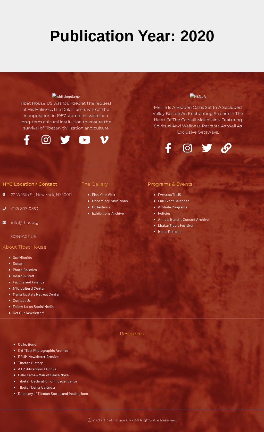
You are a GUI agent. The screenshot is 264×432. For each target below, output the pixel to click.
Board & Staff (23, 276)
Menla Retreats (170, 231)
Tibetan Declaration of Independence (47, 381)
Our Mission (22, 257)
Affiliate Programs (172, 207)
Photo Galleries (25, 269)
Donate (18, 263)
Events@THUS (169, 194)
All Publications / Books (37, 369)
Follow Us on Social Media (33, 306)
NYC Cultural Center (29, 288)
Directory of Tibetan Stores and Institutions (53, 393)
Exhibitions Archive (108, 213)
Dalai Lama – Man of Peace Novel (43, 375)
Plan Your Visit (103, 194)
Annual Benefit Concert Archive (183, 219)
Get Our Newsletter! (28, 313)
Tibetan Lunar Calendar (36, 387)
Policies (164, 213)
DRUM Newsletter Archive (38, 356)
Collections (101, 207)
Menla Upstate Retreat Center (36, 294)
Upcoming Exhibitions (110, 201)
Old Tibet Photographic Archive (43, 350)
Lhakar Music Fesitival (175, 225)
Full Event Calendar (173, 201)
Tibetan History (30, 363)
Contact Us (22, 300)
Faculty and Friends (28, 282)
